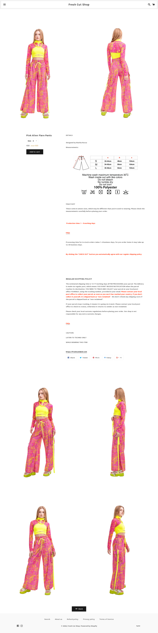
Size (29, 141)
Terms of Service (106, 619)
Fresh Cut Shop (79, 4)
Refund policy (72, 619)
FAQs (68, 233)
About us (58, 619)
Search (47, 619)
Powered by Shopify (89, 626)
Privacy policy (89, 619)
